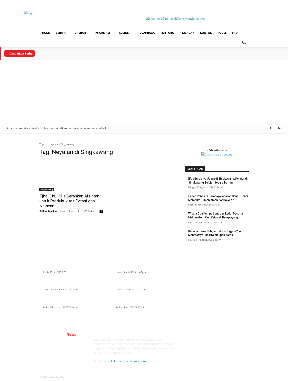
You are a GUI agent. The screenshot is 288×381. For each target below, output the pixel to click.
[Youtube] (241, 3)
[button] (244, 42)
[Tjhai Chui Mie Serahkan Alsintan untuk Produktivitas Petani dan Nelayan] (71, 175)
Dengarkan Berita (21, 53)
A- (271, 128)
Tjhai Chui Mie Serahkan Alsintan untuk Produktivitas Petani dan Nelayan (69, 201)
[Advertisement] (144, 91)
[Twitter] (246, 3)
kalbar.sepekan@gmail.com (128, 361)
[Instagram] (235, 3)
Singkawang (47, 189)
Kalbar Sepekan (48, 211)
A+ (279, 128)
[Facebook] (230, 3)
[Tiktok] (224, 3)
